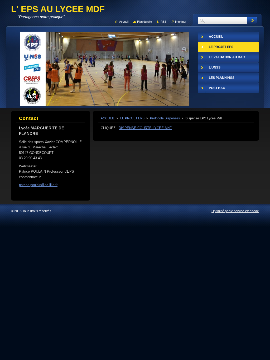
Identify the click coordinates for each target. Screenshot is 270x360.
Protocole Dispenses (165, 118)
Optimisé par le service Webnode (235, 211)
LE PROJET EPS (132, 118)
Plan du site (144, 21)
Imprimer (180, 21)
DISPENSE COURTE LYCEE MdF (145, 128)
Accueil (123, 21)
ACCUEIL (108, 118)
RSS (163, 21)
